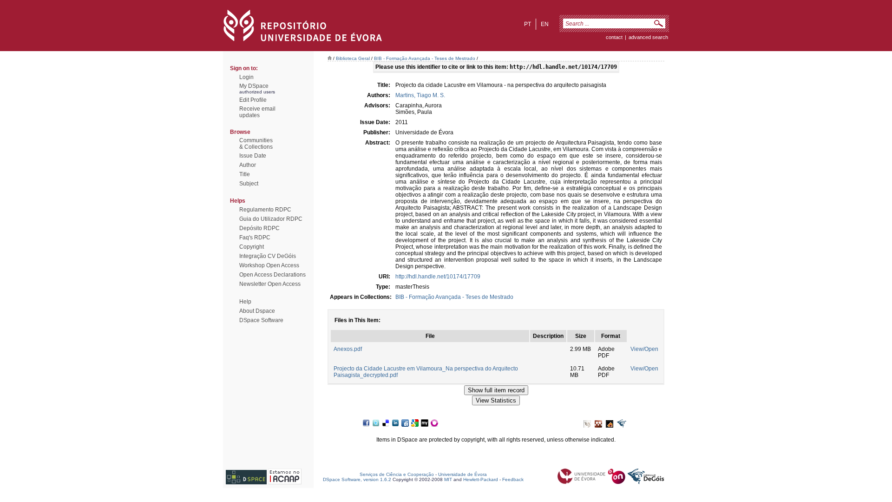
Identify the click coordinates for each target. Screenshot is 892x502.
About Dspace (257, 311)
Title (244, 174)
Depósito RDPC (259, 228)
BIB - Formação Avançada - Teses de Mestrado (424, 58)
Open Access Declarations (272, 274)
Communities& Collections (256, 143)
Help (245, 301)
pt (527, 24)
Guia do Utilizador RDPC (270, 219)
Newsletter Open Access (270, 284)
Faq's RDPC (254, 237)
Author (247, 165)
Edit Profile (253, 100)
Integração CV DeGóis (267, 256)
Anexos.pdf (348, 349)
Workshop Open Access (269, 265)
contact (614, 37)
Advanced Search (648, 37)
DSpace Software (261, 320)
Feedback (513, 479)
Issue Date (252, 155)
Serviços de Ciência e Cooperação (397, 474)
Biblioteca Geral (353, 58)
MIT (448, 479)
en (545, 24)
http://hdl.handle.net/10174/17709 (437, 276)
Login (246, 77)
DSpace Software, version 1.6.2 (357, 479)
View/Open (644, 349)
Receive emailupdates (257, 112)
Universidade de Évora (462, 474)
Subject (248, 183)
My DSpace (254, 86)
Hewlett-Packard (480, 479)
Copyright (251, 247)
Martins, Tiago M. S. (420, 95)
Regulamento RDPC (265, 209)
